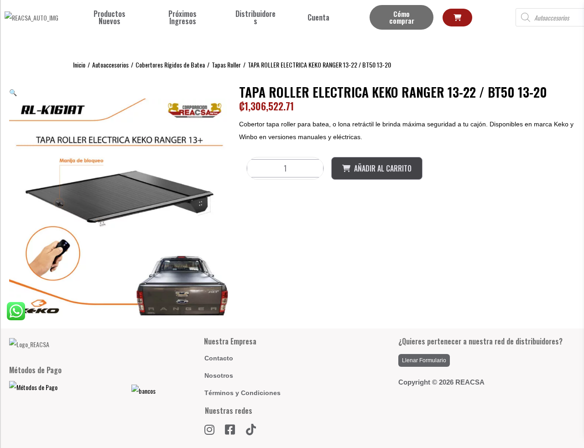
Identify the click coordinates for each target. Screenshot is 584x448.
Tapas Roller (226, 64)
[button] (13, 92)
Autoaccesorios (110, 64)
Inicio (79, 64)
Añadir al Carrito (383, 168)
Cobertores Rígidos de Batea (170, 64)
